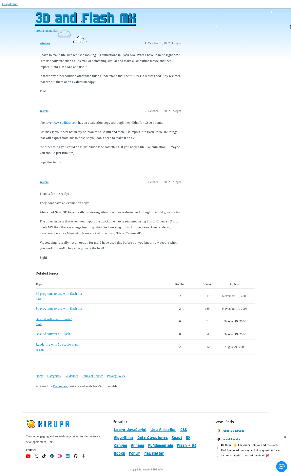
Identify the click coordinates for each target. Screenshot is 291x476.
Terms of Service (92, 376)
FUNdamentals (160, 445)
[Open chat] (281, 466)
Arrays (137, 445)
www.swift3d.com (64, 122)
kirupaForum (10, 4)
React (177, 437)
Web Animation (163, 430)
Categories (54, 376)
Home (39, 376)
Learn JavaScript (130, 430)
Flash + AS (186, 445)
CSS (183, 430)
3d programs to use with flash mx (59, 293)
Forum (134, 453)
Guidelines (71, 376)
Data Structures (152, 437)
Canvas (120, 445)
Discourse (60, 386)
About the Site (231, 439)
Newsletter (154, 453)
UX (188, 437)
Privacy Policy (116, 376)
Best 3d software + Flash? (54, 319)
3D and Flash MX (85, 18)
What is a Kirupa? (233, 430)
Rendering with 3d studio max (57, 344)
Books (119, 453)
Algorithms (123, 437)
